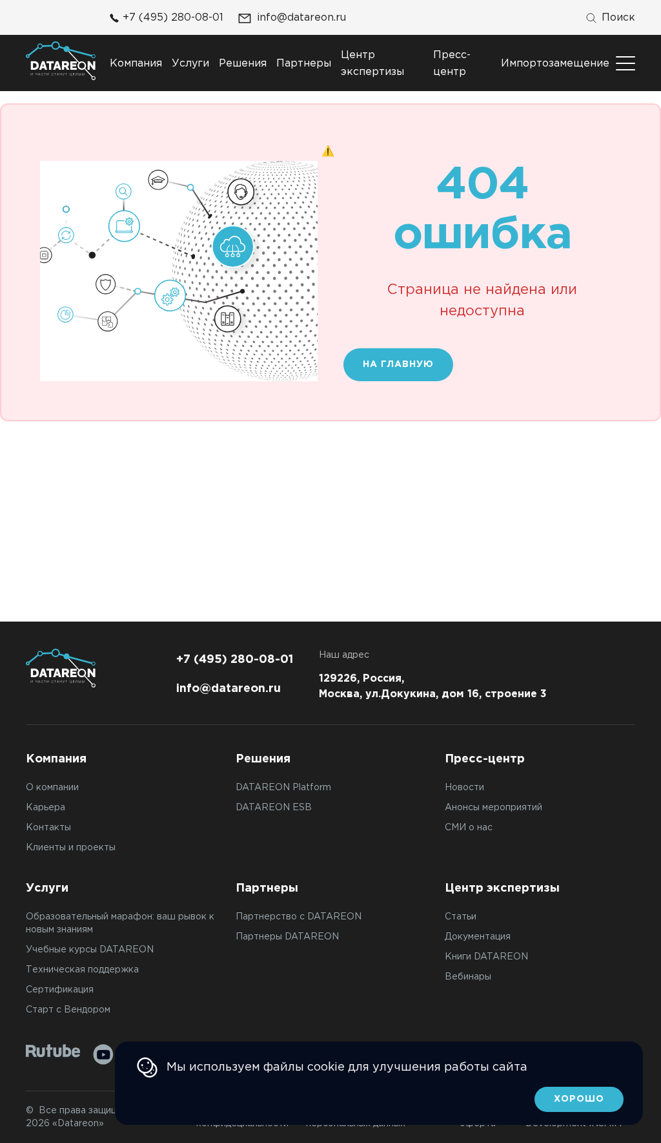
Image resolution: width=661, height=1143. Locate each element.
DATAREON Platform (283, 788)
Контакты (48, 828)
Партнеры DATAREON (287, 937)
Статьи (460, 917)
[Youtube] (103, 1054)
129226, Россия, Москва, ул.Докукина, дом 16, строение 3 (433, 686)
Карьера (45, 808)
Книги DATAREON (486, 957)
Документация (478, 937)
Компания (136, 63)
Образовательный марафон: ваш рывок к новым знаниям (120, 923)
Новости (464, 788)
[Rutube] (53, 1051)
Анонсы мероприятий (493, 808)
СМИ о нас (469, 828)
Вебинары (468, 977)
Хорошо (579, 1099)
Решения (243, 63)
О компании (52, 788)
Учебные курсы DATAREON (90, 950)
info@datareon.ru (301, 18)
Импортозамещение (555, 63)
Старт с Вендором (68, 1010)
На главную (398, 364)
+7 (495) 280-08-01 (173, 18)
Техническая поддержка (82, 970)
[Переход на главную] (61, 60)
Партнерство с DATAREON (298, 917)
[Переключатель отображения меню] (625, 63)
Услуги (190, 63)
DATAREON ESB (274, 808)
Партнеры (303, 63)
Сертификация (60, 990)
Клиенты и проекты (71, 848)
